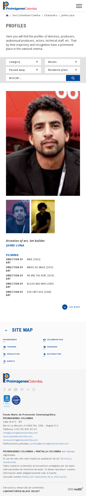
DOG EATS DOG (35, 292)
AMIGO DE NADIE (36, 267)
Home (7, 15)
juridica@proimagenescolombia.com (49, 443)
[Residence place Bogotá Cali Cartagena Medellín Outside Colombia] (62, 70)
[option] (43, 143)
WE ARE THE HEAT (36, 275)
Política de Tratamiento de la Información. (44, 476)
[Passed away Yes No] (23, 70)
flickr (28, 389)
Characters (50, 15)
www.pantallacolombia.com (18, 436)
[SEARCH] (73, 78)
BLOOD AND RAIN (36, 283)
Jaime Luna (67, 15)
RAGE (30, 259)
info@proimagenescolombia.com (20, 432)
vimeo (22, 389)
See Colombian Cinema (26, 15)
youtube (16, 389)
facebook (4, 389)
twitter (10, 389)
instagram (34, 389)
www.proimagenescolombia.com (20, 440)
